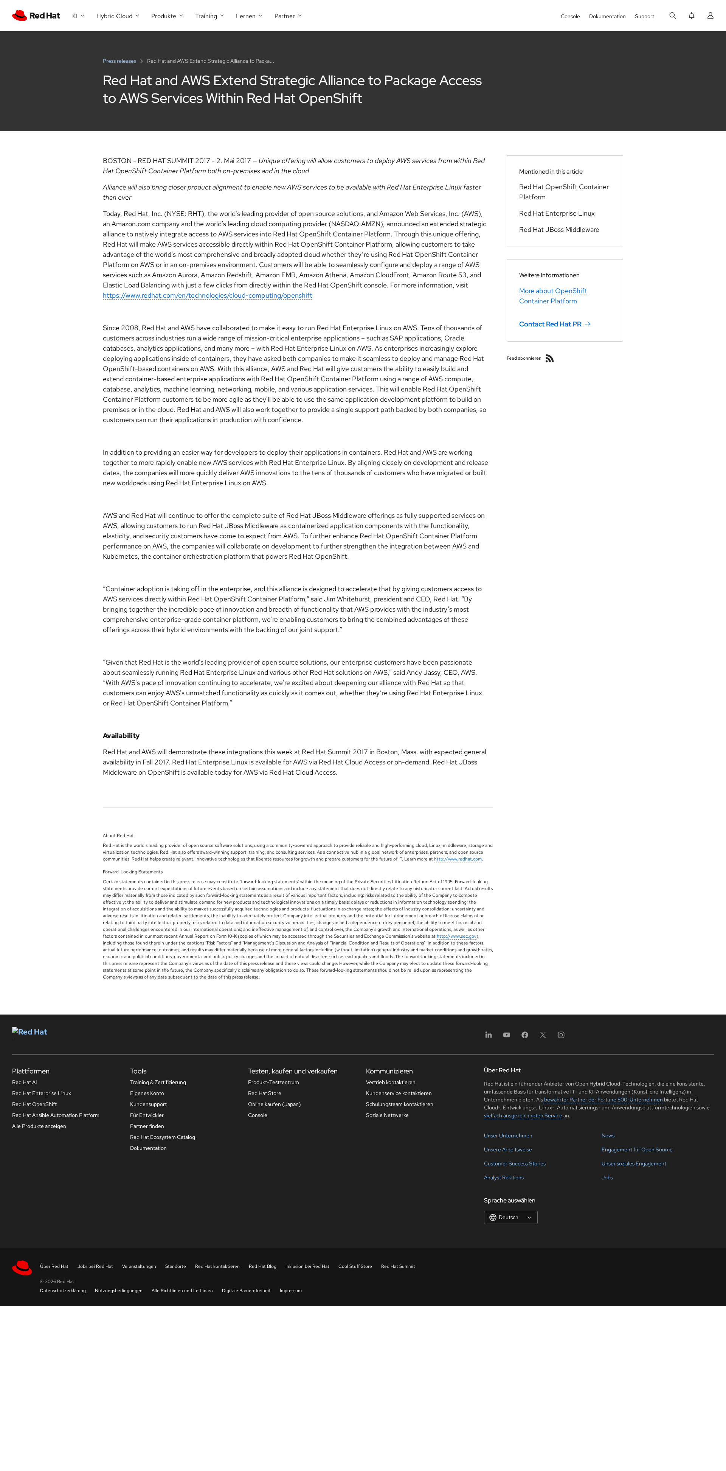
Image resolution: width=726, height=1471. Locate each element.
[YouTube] (506, 1037)
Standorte (175, 1266)
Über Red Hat (54, 1266)
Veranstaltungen (139, 1266)
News (608, 1135)
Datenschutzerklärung (63, 1291)
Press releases (120, 60)
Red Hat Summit (398, 1266)
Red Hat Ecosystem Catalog (162, 1137)
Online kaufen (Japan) (274, 1104)
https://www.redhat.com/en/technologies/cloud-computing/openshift (207, 295)
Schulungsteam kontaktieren (399, 1104)
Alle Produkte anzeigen (39, 1126)
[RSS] (549, 358)
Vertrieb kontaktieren (391, 1082)
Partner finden (147, 1126)
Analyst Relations (504, 1177)
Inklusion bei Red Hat (307, 1266)
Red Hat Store (264, 1093)
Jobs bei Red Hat (95, 1266)
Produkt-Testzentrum (273, 1082)
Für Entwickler (147, 1115)
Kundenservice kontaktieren (399, 1093)
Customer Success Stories (515, 1163)
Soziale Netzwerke (387, 1115)
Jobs (607, 1177)
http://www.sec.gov (456, 936)
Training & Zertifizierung (158, 1082)
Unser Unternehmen (508, 1135)
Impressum (291, 1291)
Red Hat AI (24, 1082)
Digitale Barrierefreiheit (246, 1291)
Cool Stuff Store (355, 1266)
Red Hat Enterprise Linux (41, 1093)
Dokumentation (607, 16)
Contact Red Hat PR (550, 324)
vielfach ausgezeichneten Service (523, 1115)
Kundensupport (148, 1104)
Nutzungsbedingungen (119, 1291)
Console (570, 16)
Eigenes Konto (147, 1093)
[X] (543, 1037)
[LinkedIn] (488, 1037)
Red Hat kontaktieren (217, 1266)
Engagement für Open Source (637, 1149)
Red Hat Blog (262, 1266)
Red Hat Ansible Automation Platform (55, 1115)
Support (644, 16)
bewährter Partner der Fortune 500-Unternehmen (603, 1099)
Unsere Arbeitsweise (508, 1149)
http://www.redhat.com (458, 859)
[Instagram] (561, 1037)
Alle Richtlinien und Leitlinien (182, 1291)
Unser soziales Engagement (634, 1163)
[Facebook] (524, 1037)
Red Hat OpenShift (34, 1104)
